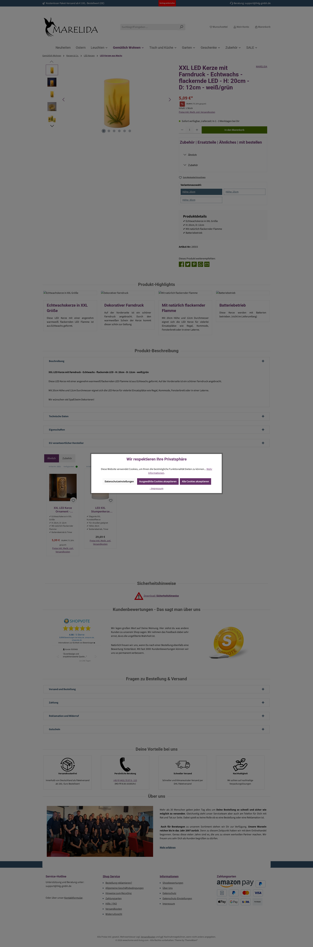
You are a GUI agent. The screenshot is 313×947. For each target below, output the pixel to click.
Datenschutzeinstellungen (119, 481)
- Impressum (156, 488)
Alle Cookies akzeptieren (195, 481)
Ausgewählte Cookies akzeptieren (158, 481)
